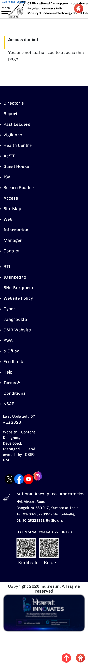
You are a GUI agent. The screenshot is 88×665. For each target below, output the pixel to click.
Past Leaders (17, 124)
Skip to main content (14, 1)
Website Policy (18, 298)
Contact (12, 250)
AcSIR (10, 156)
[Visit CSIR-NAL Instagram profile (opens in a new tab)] (33, 479)
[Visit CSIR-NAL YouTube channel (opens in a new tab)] (23, 479)
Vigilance (13, 134)
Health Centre (18, 145)
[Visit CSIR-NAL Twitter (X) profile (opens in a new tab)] (5, 479)
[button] (3, 12)
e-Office (11, 351)
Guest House (16, 166)
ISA (7, 177)
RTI (7, 266)
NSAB (9, 403)
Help (8, 372)
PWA (8, 340)
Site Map (12, 208)
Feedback (13, 361)
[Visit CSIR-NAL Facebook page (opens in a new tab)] (14, 479)
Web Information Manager (16, 230)
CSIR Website (17, 329)
